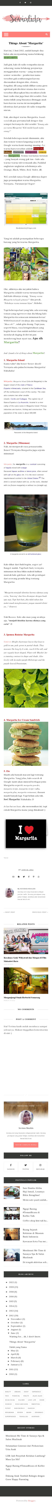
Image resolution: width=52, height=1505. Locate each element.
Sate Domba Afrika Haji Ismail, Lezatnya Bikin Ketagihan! (33, 1191)
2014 (11, 1306)
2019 (11, 1287)
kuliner (21, 1400)
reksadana (9, 1412)
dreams (18, 1391)
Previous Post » (40, 912)
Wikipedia (8, 381)
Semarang (39, 1412)
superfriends (10, 1416)
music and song (21, 1404)
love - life (32, 1400)
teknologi (23, 1416)
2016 (11, 1296)
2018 (11, 1291)
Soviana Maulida (27, 889)
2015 (11, 1301)
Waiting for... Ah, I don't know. (25, 1336)
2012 (11, 1315)
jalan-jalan (37, 1396)
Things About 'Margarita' (22, 1342)
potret (8, 1408)
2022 (12, 1282)
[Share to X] (24, 877)
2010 (11, 1374)
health (26, 1396)
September (17, 1326)
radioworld (19, 1408)
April (13, 1354)
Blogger (31, 1500)
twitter (25, 1169)
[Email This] (13, 877)
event (26, 1391)
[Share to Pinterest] (33, 877)
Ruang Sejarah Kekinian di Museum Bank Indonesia (33, 1233)
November (16, 1319)
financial (16, 1396)
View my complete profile (26, 1145)
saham (28, 1412)
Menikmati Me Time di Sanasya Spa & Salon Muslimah (34, 1254)
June (13, 1333)
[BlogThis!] (19, 877)
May (13, 1350)
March (14, 1357)
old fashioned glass (34, 554)
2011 (11, 1369)
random (31, 1408)
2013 (11, 1311)
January (15, 1364)
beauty (8, 1391)
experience (36, 1391)
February (16, 1361)
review (20, 1412)
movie (42, 1400)
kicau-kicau (10, 1400)
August (15, 1329)
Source (7, 641)
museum (8, 1404)
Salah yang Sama (18, 1347)
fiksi (7, 1396)
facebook (11, 1169)
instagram (40, 1169)
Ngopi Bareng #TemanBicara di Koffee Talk (31, 1212)
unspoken (36, 1416)
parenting (36, 1404)
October (15, 1322)
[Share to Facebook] (28, 877)
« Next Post (9, 912)
